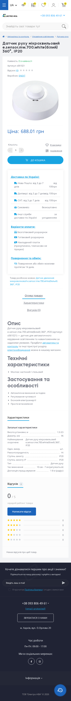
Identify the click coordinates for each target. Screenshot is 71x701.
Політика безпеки (34, 589)
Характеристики (34, 303)
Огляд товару (34, 295)
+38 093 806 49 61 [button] (51, 15)
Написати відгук (21, 511)
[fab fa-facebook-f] (31, 661)
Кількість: (13, 144)
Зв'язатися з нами (35, 617)
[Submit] (64, 582)
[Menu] (4, 5)
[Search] (65, 26)
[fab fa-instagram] (39, 661)
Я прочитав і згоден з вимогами (38, 589)
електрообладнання (18, 349)
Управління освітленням (43, 36)
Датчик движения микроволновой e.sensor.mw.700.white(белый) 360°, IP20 (33, 281)
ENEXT (22, 75)
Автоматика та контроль (18, 36)
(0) (17, 70)
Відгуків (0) (34, 310)
